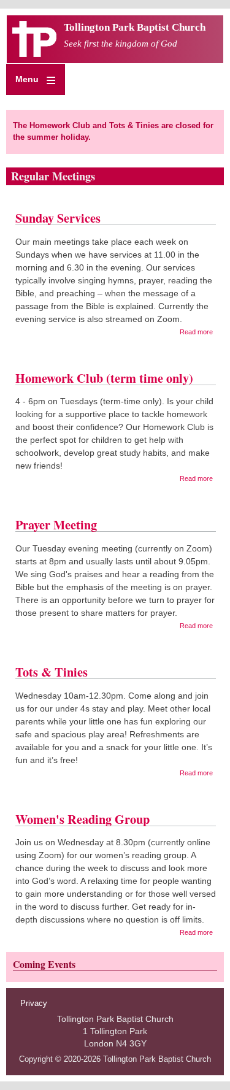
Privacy (33, 1003)
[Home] (34, 54)
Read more (196, 332)
